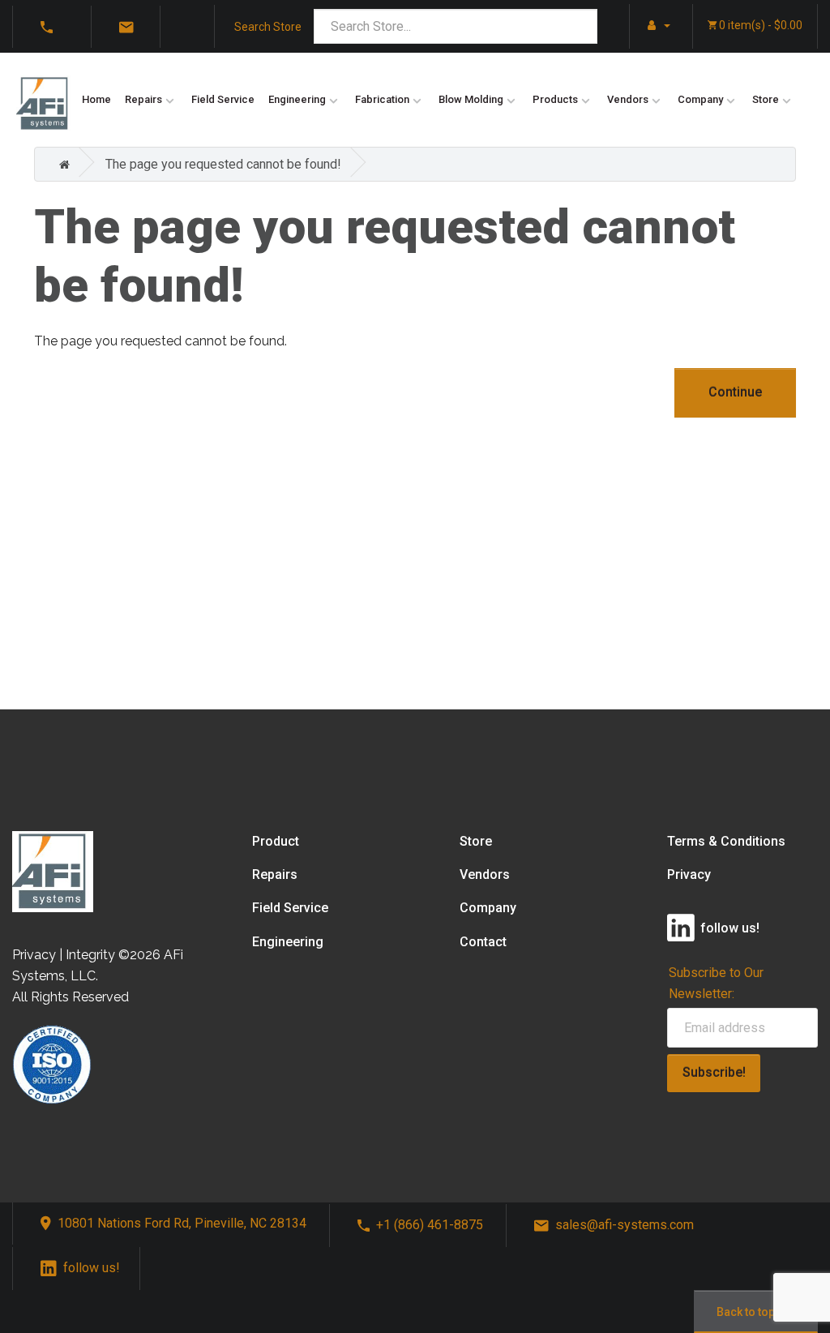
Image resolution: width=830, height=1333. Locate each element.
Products (555, 99)
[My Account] (655, 25)
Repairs (143, 99)
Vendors (627, 99)
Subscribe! (714, 1072)
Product (275, 841)
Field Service (223, 99)
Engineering (297, 99)
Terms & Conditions (726, 841)
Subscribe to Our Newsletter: (716, 983)
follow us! (91, 1267)
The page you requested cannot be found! (223, 164)
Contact (483, 941)
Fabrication (382, 99)
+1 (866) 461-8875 (429, 1224)
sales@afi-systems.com (624, 1224)
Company (700, 99)
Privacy (689, 874)
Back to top (746, 1311)
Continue (735, 392)
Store (765, 99)
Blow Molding (471, 99)
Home (96, 99)
